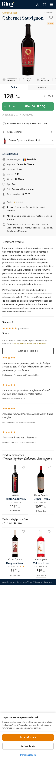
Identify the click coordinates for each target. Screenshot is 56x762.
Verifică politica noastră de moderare (29, 343)
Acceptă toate (28, 737)
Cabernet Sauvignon (43, 582)
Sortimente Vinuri (25, 582)
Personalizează (28, 755)
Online (13, 87)
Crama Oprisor (9, 12)
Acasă (5, 582)
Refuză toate (28, 746)
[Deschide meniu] (51, 4)
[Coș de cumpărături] (44, 4)
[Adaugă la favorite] (51, 17)
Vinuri (12, 582)
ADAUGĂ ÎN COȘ (34, 106)
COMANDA (15, 511)
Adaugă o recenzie (28, 351)
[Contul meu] (37, 4)
